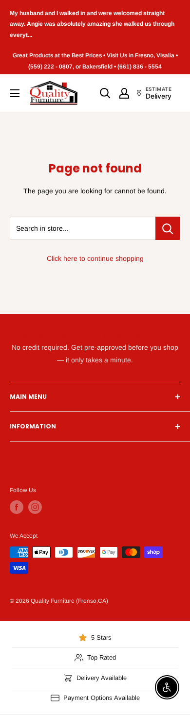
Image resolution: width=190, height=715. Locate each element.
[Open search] (105, 93)
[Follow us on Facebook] (16, 507)
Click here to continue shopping (95, 258)
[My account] (124, 93)
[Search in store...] (167, 228)
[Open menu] (14, 93)
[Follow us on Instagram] (35, 507)
